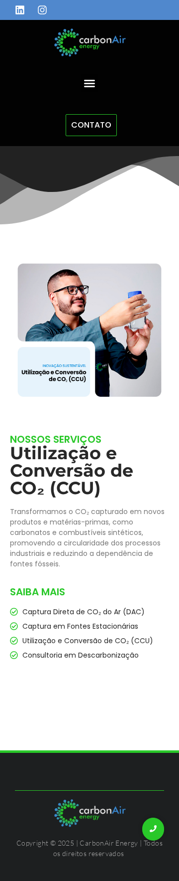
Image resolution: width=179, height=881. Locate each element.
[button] (89, 83)
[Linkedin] (20, 10)
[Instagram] (42, 10)
